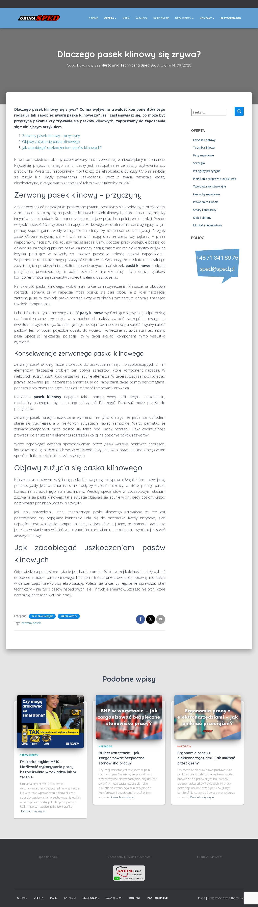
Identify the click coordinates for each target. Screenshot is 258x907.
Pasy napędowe (203, 155)
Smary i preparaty (204, 210)
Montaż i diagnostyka (207, 225)
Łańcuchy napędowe (206, 194)
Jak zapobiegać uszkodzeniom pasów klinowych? (62, 147)
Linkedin (242, 4)
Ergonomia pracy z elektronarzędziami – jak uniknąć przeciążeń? (206, 758)
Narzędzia (105, 746)
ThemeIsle (237, 898)
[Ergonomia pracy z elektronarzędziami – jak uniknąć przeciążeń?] (207, 717)
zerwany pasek (31, 623)
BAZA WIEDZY (183, 18)
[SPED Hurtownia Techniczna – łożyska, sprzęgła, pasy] (39, 18)
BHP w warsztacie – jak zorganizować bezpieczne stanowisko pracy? (122, 758)
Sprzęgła (199, 163)
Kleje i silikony (202, 217)
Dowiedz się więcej (33, 811)
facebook (237, 4)
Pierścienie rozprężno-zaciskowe (214, 178)
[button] (115, 18)
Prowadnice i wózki (205, 202)
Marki (126, 18)
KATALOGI (141, 18)
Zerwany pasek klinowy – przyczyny (51, 135)
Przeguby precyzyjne (207, 171)
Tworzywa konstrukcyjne (209, 186)
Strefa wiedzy (68, 616)
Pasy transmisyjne (42, 616)
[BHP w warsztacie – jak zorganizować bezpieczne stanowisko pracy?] (129, 717)
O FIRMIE (93, 18)
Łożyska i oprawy (204, 140)
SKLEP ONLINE (161, 18)
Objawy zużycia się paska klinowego (51, 141)
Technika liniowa (204, 147)
